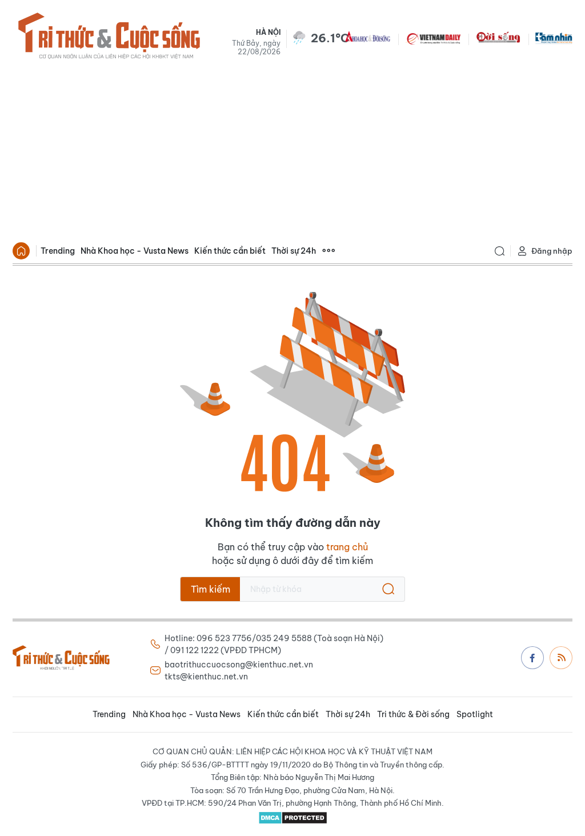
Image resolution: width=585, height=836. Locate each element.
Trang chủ (21, 250)
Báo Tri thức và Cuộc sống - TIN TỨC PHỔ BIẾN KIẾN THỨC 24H (109, 37)
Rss (561, 657)
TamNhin (553, 38)
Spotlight (474, 714)
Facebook (532, 657)
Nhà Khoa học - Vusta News (135, 251)
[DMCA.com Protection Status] (292, 818)
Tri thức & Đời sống (413, 714)
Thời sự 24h (293, 251)
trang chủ (347, 547)
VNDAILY (433, 38)
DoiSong (498, 38)
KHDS (368, 38)
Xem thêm (328, 251)
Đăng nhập (551, 250)
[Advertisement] (292, 152)
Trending (58, 251)
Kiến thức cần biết (230, 251)
